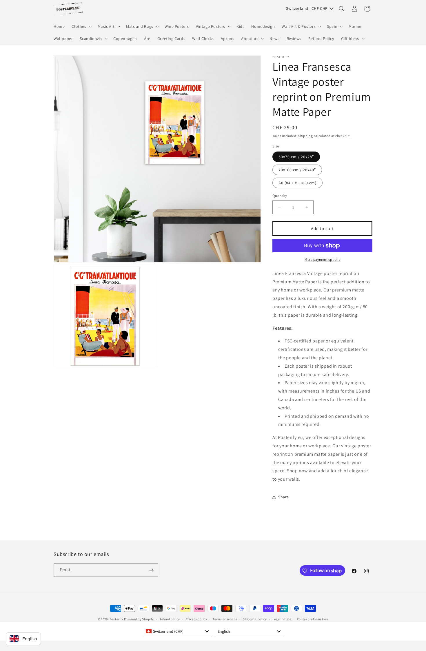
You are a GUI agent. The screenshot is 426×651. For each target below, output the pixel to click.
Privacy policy (196, 619)
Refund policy (169, 619)
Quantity (279, 195)
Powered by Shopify (139, 619)
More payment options (322, 259)
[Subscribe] (151, 570)
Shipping (305, 136)
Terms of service (225, 619)
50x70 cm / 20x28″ (296, 156)
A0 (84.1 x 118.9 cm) (297, 182)
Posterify (116, 619)
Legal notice (281, 619)
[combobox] (177, 631)
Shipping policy (255, 619)
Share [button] (283, 496)
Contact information (312, 619)
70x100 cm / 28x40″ (297, 169)
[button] (81, 26)
